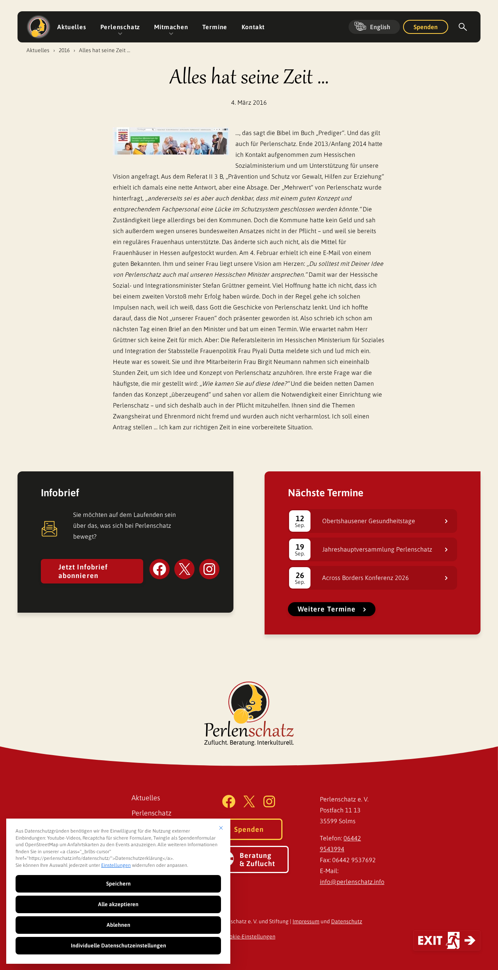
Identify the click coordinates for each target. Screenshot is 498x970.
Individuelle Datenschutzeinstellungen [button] (118, 945)
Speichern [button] (118, 883)
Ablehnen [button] (118, 925)
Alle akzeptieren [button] (118, 904)
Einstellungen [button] (116, 865)
